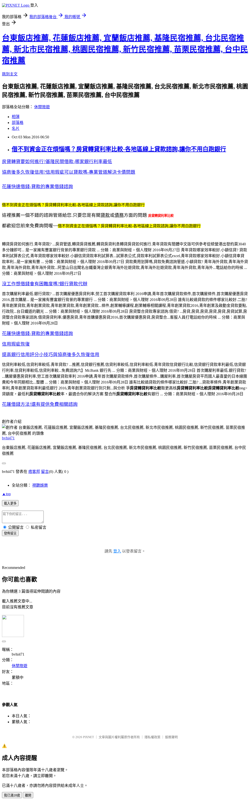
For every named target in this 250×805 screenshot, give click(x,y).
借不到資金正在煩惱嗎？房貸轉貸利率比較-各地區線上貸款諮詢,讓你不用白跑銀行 (119, 149)
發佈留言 (10, 533)
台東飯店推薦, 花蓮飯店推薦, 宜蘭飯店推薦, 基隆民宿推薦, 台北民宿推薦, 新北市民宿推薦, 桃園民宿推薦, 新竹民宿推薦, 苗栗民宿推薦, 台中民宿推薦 (125, 49)
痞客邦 (34, 471)
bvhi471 (8, 438)
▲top (6, 494)
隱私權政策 (152, 737)
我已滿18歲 (12, 795)
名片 (16, 128)
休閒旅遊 (42, 107)
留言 (45, 471)
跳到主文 (10, 74)
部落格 (17, 122)
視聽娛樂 (40, 485)
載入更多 (10, 503)
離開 (28, 795)
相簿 (16, 117)
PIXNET (88, 737)
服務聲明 (171, 737)
